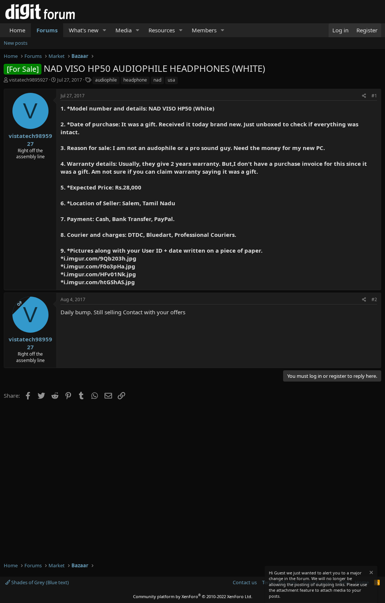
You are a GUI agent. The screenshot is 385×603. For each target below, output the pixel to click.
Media (123, 30)
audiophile (106, 80)
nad (157, 80)
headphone (135, 80)
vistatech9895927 (28, 79)
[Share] (364, 96)
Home (17, 30)
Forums (47, 30)
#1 (374, 95)
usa (171, 80)
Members (204, 30)
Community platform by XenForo (192, 596)
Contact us (245, 582)
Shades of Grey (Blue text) (39, 582)
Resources (162, 30)
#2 (374, 299)
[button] (104, 30)
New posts (15, 42)
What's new (84, 30)
